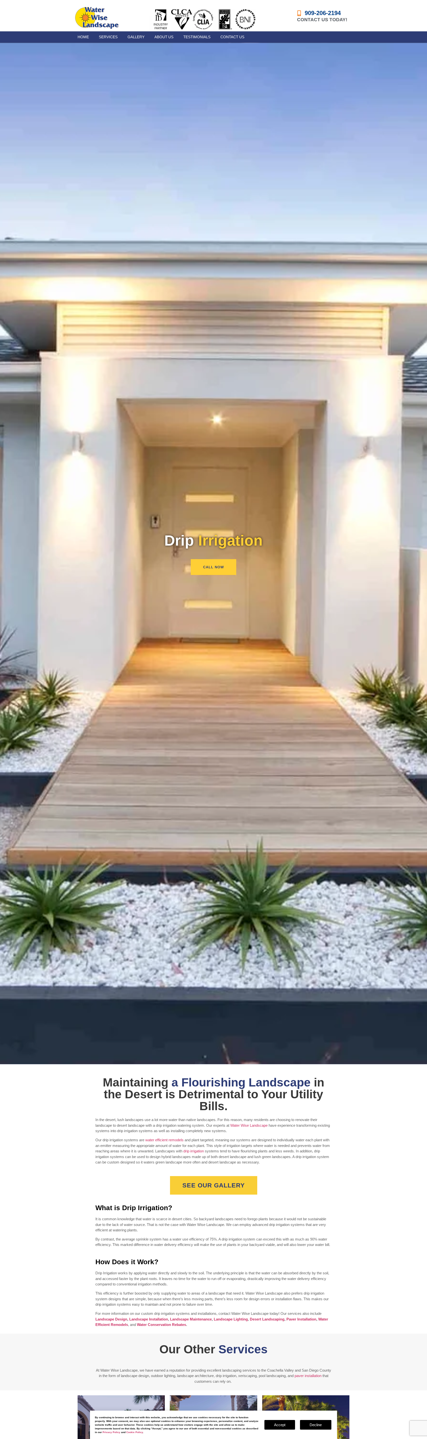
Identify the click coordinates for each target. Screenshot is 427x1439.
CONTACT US (232, 37)
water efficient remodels (164, 1140)
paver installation (308, 1376)
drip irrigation (193, 1151)
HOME (83, 37)
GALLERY (136, 37)
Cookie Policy (134, 1432)
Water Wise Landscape (249, 1125)
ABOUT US (163, 37)
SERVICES (108, 37)
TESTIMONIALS (197, 37)
